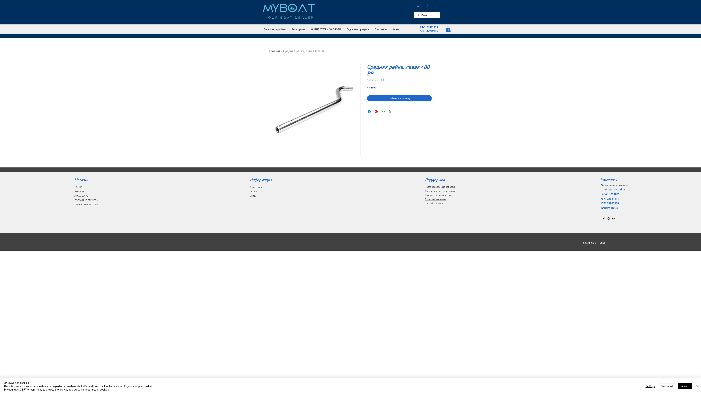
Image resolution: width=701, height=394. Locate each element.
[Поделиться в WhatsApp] (383, 111)
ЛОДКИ (78, 187)
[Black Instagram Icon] (608, 218)
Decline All (667, 386)
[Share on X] (390, 111)
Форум (253, 191)
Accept (685, 386)
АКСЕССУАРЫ (81, 195)
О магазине (256, 187)
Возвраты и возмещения (438, 195)
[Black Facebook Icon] (603, 218)
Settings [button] (650, 386)
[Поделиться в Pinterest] (376, 111)
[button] (275, 29)
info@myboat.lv (609, 207)
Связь (253, 195)
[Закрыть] (696, 386)
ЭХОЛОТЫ (79, 191)
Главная (275, 51)
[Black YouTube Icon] (613, 218)
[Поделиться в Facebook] (369, 111)
